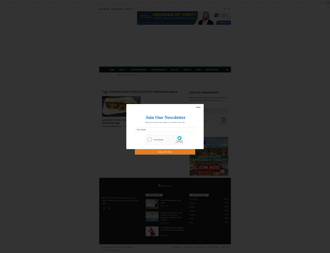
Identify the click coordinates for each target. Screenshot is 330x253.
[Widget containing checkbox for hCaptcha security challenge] (165, 139)
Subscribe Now (165, 152)
